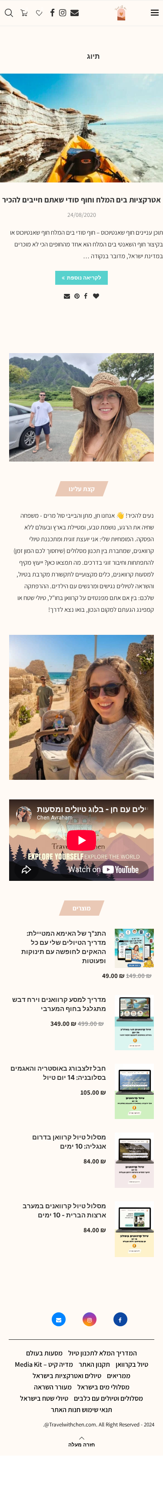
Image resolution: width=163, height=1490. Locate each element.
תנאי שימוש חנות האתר (81, 1409)
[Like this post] (96, 296)
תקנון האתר (94, 1364)
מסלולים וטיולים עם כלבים (108, 1398)
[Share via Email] (67, 296)
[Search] (8, 13)
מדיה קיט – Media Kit (44, 1364)
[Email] (74, 13)
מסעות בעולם (44, 1353)
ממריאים (118, 1375)
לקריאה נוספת (84, 277)
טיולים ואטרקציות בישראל (67, 1375)
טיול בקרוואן (132, 1364)
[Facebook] (52, 13)
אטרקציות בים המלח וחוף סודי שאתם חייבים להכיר (81, 200)
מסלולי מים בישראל (103, 1387)
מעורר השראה (53, 1387)
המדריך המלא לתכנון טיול (102, 1353)
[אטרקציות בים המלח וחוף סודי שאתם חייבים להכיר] (81, 128)
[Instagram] (62, 13)
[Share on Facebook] (85, 296)
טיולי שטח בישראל (44, 1398)
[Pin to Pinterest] (77, 296)
